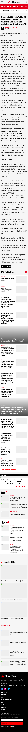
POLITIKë (13, 6)
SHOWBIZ (3, 707)
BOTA (2, 702)
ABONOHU (4, 723)
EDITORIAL (20, 6)
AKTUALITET (5, 6)
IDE (26, 6)
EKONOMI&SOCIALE (6, 699)
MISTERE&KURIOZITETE (7, 706)
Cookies (22, 685)
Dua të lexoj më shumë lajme (8, 469)
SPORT (3, 709)
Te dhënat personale (13, 685)
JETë (2, 704)
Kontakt (3, 685)
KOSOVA (3, 701)
